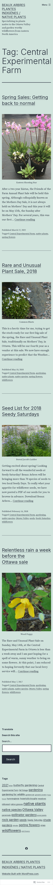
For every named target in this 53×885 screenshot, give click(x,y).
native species (21, 376)
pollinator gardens (24, 815)
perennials (6, 815)
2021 (5, 785)
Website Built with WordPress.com (20, 873)
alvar (11, 786)
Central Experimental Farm (22, 233)
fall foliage (23, 790)
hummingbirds (13, 798)
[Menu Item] (26, 848)
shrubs (15, 825)
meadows (42, 799)
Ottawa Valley (22, 518)
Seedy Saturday (43, 518)
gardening (41, 373)
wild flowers (25, 831)
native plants (42, 233)
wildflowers (7, 380)
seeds (32, 518)
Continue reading (25, 219)
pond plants (41, 815)
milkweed (6, 804)
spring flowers (8, 237)
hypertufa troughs (28, 798)
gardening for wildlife (13, 794)
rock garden (10, 820)
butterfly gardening (25, 785)
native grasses (17, 804)
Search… (7, 741)
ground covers (41, 795)
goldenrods (29, 795)
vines (42, 825)
